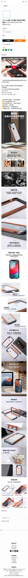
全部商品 (5, 5)
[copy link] (11, 50)
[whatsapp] (9, 50)
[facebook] (6, 50)
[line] (3, 50)
